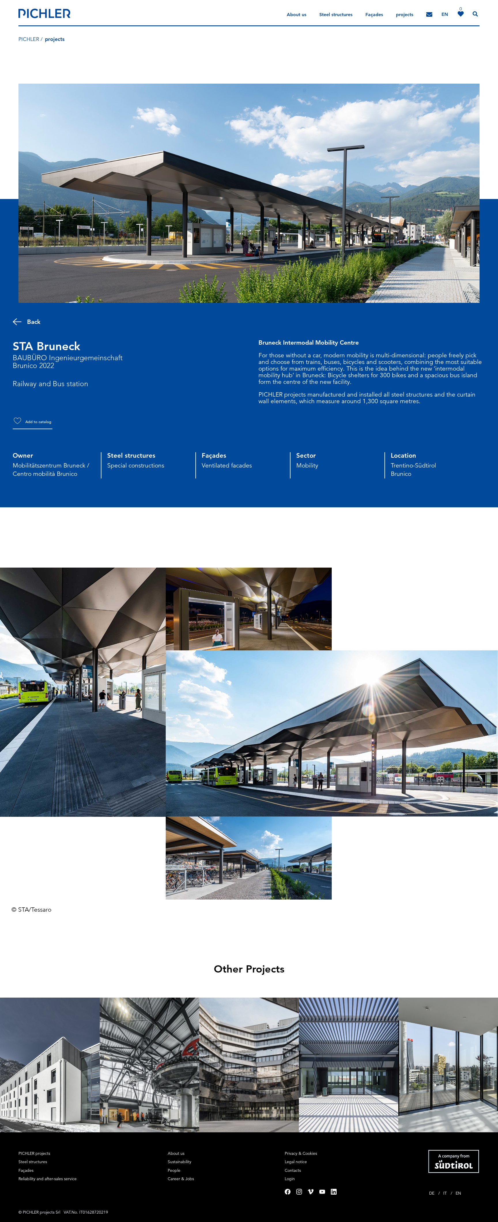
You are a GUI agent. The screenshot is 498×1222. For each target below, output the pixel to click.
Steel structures (335, 14)
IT (445, 1193)
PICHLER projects (34, 1153)
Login (290, 1178)
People (174, 1170)
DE (432, 1193)
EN (458, 1193)
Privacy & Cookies (301, 1153)
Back (33, 321)
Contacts (293, 1170)
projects (404, 14)
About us (296, 14)
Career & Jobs (181, 1178)
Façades (374, 14)
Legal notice (296, 1161)
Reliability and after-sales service (47, 1178)
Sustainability (179, 1161)
